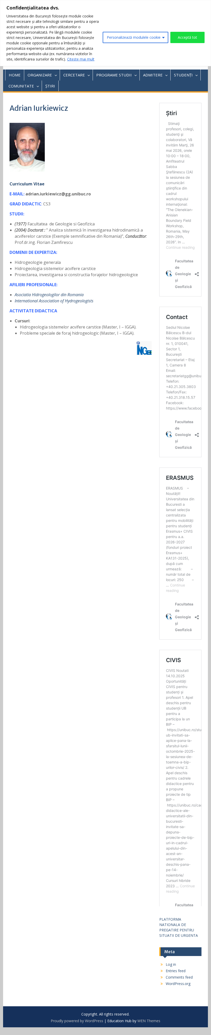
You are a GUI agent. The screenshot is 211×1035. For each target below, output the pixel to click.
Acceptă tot (187, 37)
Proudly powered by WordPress (77, 1020)
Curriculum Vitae (27, 184)
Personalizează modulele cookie (134, 37)
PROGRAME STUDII (114, 74)
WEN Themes (148, 1020)
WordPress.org (178, 983)
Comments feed (179, 977)
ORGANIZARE (40, 74)
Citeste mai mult (80, 59)
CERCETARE (74, 74)
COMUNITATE (21, 85)
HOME (15, 74)
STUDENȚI (183, 74)
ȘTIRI (50, 85)
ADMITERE (153, 74)
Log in (171, 964)
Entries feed (176, 970)
